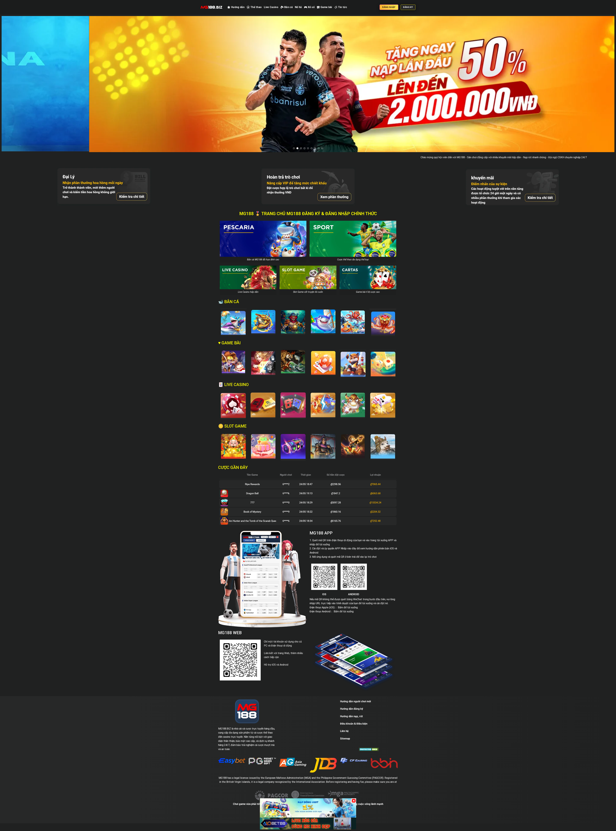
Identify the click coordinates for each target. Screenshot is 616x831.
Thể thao (256, 7)
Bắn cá (288, 7)
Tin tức (342, 7)
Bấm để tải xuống (348, 621)
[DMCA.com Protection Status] (369, 763)
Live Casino (271, 7)
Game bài (326, 7)
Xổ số (311, 7)
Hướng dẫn (237, 7)
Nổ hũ (298, 7)
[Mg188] (211, 7)
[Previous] (18, 91)
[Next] (598, 91)
